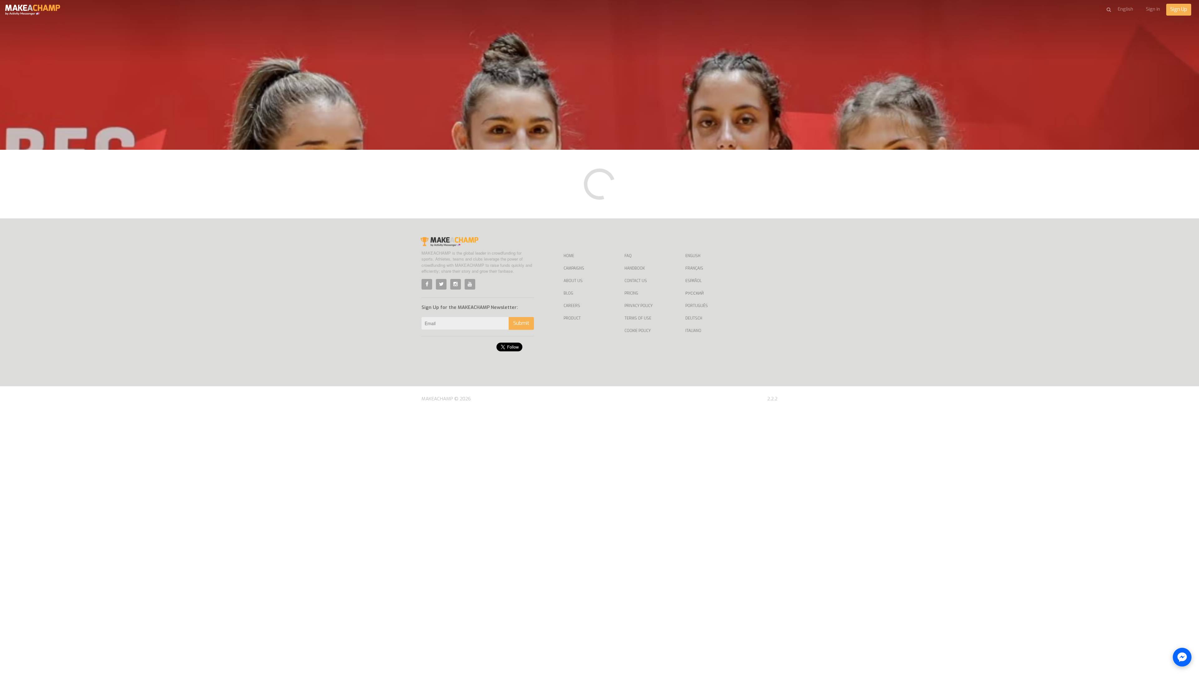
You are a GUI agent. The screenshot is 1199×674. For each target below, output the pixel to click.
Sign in (1153, 9)
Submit (521, 323)
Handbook (634, 268)
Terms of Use (637, 318)
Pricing (631, 293)
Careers (572, 305)
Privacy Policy (638, 305)
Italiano (693, 330)
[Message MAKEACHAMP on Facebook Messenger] (1182, 657)
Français (694, 268)
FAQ (628, 255)
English (692, 255)
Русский (694, 293)
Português (696, 305)
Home (569, 255)
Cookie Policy (637, 330)
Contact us (635, 280)
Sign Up (1178, 9)
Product (572, 318)
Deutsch (693, 318)
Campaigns (574, 268)
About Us (573, 280)
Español (693, 280)
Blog (568, 293)
